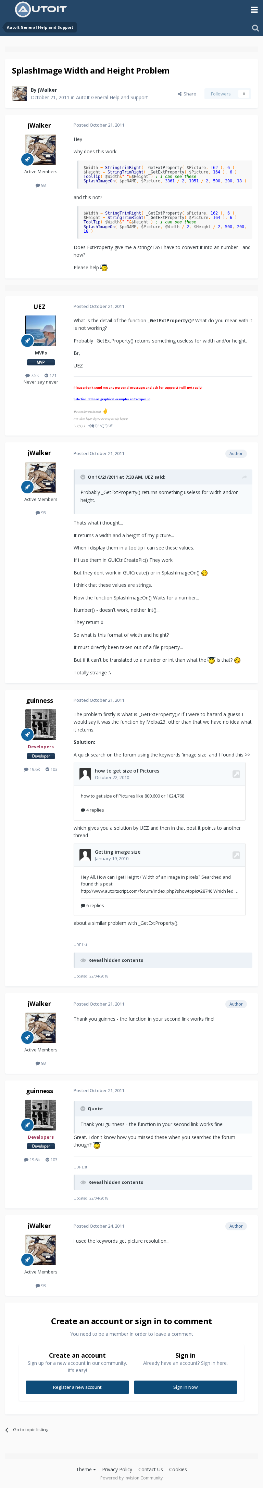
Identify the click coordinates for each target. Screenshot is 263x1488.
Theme (84, 1469)
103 (53, 769)
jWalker (47, 90)
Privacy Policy (117, 1469)
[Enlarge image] (104, 267)
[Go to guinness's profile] (40, 724)
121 (52, 375)
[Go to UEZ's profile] (40, 330)
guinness (39, 700)
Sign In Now (185, 1387)
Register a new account (77, 1387)
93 (43, 185)
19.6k (34, 769)
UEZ (39, 306)
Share (188, 94)
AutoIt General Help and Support (112, 97)
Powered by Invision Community (131, 1478)
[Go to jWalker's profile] (19, 93)
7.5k (34, 375)
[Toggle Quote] (83, 477)
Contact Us (150, 1469)
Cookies (178, 1469)
